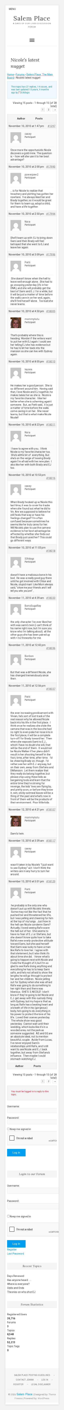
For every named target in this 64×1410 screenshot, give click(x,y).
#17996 (50, 254)
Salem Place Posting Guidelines (32, 1375)
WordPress (43, 1398)
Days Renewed (15, 1276)
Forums (20, 74)
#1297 (51, 126)
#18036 (50, 648)
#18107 (50, 809)
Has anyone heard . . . (19, 1280)
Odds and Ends (15, 1287)
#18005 (50, 311)
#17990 (50, 166)
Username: (13, 1106)
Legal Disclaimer (40, 1384)
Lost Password (15, 1253)
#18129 (50, 881)
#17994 (50, 213)
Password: (13, 1117)
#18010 (50, 361)
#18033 (50, 597)
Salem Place (32, 18)
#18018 (50, 550)
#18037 (50, 688)
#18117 (50, 840)
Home (10, 74)
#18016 (50, 478)
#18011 (50, 424)
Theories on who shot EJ (21, 1292)
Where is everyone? (18, 1284)
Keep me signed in (20, 1129)
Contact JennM (25, 1380)
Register (12, 1249)
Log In (16, 1152)
